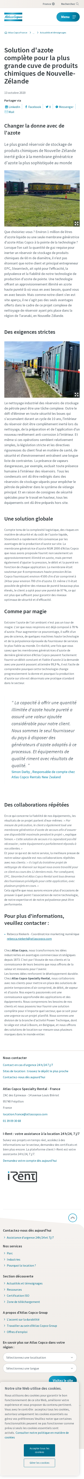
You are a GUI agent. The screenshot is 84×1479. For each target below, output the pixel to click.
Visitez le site (63, 1380)
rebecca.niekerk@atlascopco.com (29, 939)
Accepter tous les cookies (39, 1450)
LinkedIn (14, 107)
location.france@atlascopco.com (25, 1114)
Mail (11, 112)
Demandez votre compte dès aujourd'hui (30, 1161)
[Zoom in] (42, 197)
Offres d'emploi (17, 1332)
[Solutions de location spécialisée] (32, 32)
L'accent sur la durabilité (23, 1319)
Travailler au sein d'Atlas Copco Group (32, 1326)
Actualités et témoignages (25, 1283)
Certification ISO (18, 1295)
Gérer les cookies (39, 1462)
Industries (13, 1259)
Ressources (14, 1289)
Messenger (66, 107)
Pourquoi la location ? (21, 1265)
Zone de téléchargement (23, 1302)
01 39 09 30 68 (12, 1121)
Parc (10, 1253)
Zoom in (76, 223)
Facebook (34, 107)
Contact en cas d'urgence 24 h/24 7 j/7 (28, 1065)
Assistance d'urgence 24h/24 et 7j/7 (30, 1237)
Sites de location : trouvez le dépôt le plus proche (35, 1071)
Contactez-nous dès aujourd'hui (24, 1077)
